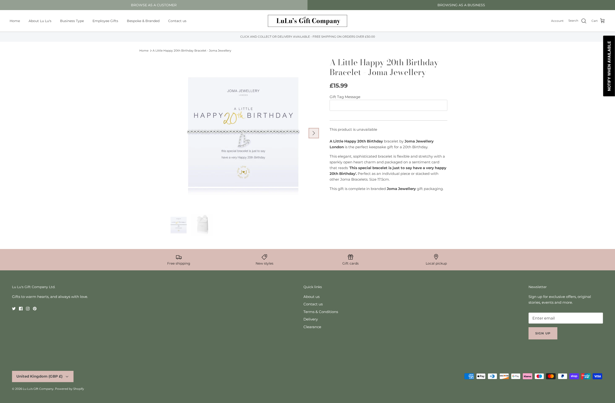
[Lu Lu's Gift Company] (307, 21)
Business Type (72, 21)
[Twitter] (14, 308)
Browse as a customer (154, 5)
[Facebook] (21, 308)
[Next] (313, 133)
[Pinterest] (35, 308)
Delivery (310, 319)
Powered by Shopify (69, 389)
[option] (243, 133)
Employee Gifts (105, 21)
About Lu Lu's (40, 21)
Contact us (177, 21)
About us (311, 296)
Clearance (312, 327)
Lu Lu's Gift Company (38, 389)
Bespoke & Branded (143, 21)
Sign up (543, 333)
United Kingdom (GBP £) (39, 376)
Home (15, 21)
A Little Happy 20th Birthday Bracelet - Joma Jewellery (192, 50)
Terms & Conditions (320, 311)
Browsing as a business (461, 5)
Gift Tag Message (345, 97)
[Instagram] (28, 308)
